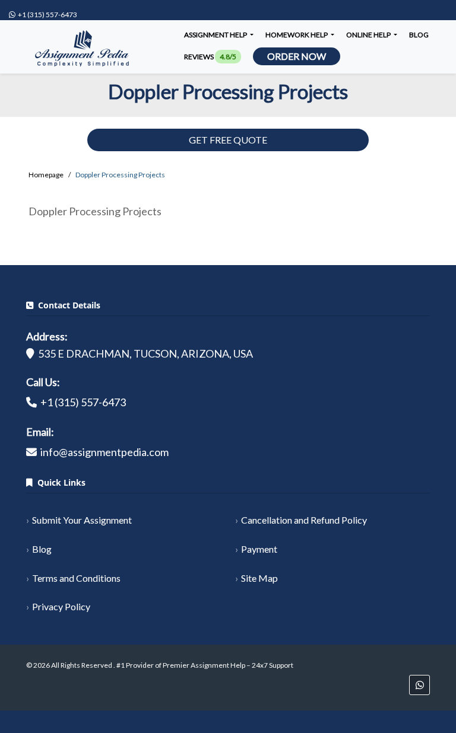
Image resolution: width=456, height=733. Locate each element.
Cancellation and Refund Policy (304, 519)
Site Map (259, 578)
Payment (259, 548)
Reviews (210, 56)
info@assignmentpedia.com (104, 451)
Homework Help (297, 34)
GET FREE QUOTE (228, 139)
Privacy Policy (61, 606)
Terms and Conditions (76, 578)
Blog (419, 34)
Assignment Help (216, 34)
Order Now (296, 56)
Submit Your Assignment (82, 519)
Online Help (369, 34)
